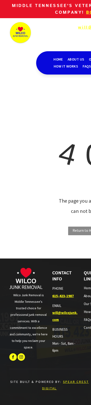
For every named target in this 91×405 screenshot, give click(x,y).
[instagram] (21, 357)
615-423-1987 (63, 295)
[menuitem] (58, 59)
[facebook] (13, 357)
